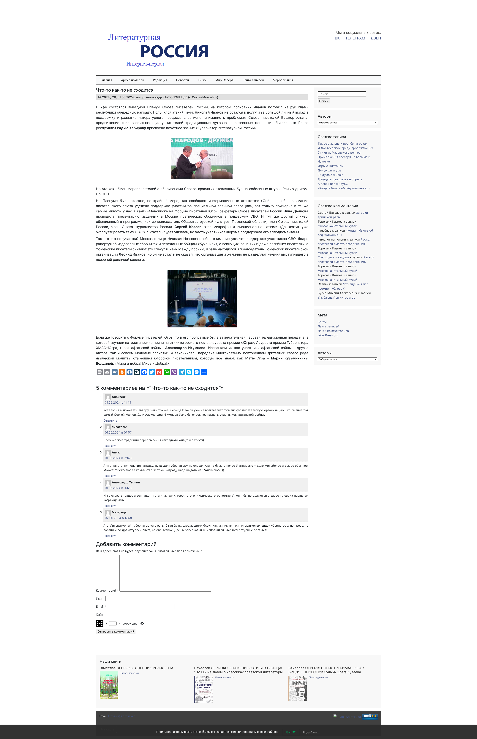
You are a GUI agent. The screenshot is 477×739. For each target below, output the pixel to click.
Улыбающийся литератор (336, 297)
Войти (322, 322)
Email (101, 606)
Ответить (110, 420)
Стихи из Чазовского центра (339, 152)
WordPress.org (328, 335)
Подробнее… (311, 732)
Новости (182, 80)
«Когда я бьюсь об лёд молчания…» (344, 188)
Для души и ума (329, 170)
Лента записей (253, 80)
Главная (106, 80)
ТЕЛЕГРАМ (355, 38)
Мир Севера (224, 80)
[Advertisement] (30, 12)
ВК (337, 38)
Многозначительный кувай (337, 226)
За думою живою (330, 175)
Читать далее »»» (130, 673)
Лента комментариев (333, 331)
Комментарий (107, 590)
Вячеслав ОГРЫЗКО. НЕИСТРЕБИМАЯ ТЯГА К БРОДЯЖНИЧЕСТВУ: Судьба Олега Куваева (326, 670)
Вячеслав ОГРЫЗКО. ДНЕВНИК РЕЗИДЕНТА (136, 668)
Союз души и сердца (333, 257)
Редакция (160, 80)
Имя (100, 598)
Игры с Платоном (331, 166)
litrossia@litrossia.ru (122, 716)
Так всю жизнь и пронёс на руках (342, 143)
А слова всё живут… (333, 184)
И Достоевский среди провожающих (345, 148)
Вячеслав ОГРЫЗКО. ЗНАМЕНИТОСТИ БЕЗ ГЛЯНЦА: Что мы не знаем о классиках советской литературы (238, 670)
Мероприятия (283, 80)
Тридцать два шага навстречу (340, 179)
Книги (202, 80)
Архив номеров (132, 80)
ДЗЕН (376, 38)
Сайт (99, 614)
